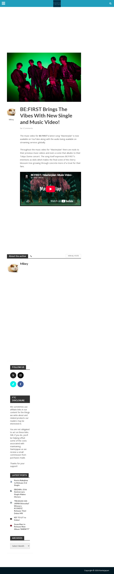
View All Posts (73, 256)
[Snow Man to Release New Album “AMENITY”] (11, 525)
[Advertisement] (57, 31)
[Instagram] (21, 375)
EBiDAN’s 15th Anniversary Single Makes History (20, 493)
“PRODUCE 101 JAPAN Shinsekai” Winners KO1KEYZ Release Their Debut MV (21, 507)
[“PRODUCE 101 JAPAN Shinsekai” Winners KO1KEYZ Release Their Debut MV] (11, 502)
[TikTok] (13, 384)
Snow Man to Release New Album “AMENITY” (21, 526)
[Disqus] (44, 319)
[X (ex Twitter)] (13, 375)
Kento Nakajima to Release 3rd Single (21, 482)
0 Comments (28, 128)
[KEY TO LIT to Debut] (11, 518)
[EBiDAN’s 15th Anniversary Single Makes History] (11, 490)
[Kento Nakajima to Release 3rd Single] (11, 481)
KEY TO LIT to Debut (20, 518)
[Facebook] (21, 384)
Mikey (11, 119)
